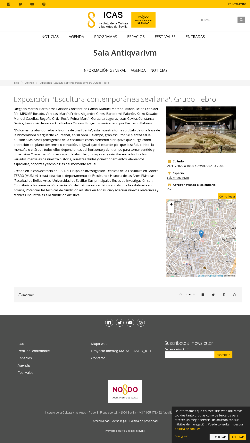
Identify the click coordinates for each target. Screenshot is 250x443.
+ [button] (171, 204)
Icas (21, 344)
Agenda (76, 36)
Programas (105, 36)
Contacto (98, 358)
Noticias (50, 36)
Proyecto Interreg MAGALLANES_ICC (121, 351)
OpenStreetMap (215, 275)
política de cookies (188, 429)
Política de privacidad (143, 421)
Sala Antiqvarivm (178, 177)
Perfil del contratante (34, 351)
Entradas (195, 36)
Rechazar (219, 437)
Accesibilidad (101, 421)
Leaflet (201, 275)
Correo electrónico (176, 349)
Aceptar (238, 437)
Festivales (165, 36)
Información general (104, 70)
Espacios (136, 36)
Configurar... (182, 436)
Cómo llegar (227, 196)
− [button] (171, 210)
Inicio (17, 82)
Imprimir (27, 295)
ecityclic (140, 430)
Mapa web (99, 344)
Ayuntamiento (237, 4)
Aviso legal (119, 421)
